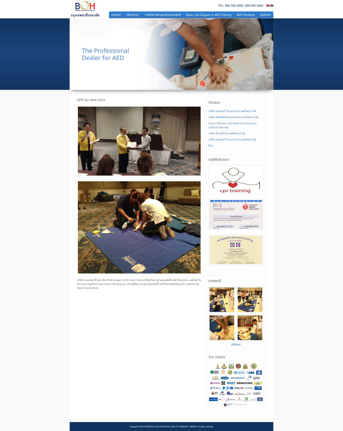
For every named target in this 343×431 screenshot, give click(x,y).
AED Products (246, 14)
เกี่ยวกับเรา (132, 14)
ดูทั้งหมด (236, 344)
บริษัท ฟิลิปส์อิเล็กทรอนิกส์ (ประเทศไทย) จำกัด (233, 117)
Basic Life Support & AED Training (208, 14)
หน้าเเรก (116, 14)
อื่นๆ (210, 145)
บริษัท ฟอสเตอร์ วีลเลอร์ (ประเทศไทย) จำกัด (232, 111)
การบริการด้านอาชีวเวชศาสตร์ (163, 14)
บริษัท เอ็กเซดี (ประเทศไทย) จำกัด (226, 133)
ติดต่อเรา (265, 14)
